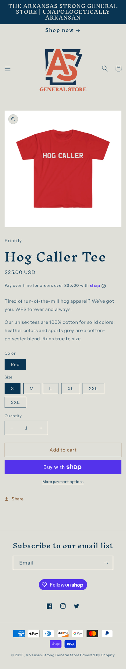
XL (71, 388)
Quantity (13, 415)
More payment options (63, 481)
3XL (15, 402)
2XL (93, 388)
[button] (7, 68)
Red (15, 364)
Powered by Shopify (97, 655)
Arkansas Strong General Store (52, 655)
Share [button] (18, 499)
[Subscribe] (106, 563)
